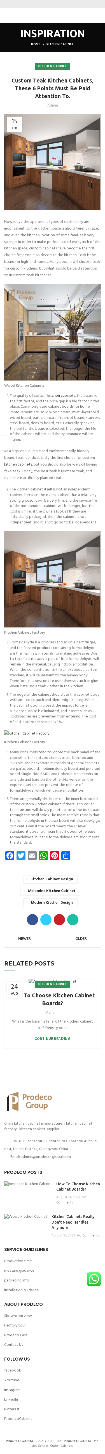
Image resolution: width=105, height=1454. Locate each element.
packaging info (16, 1280)
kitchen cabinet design (52, 879)
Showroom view (18, 1316)
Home (35, 44)
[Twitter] (49, 4)
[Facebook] (42, 4)
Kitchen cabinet (60, 44)
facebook (12, 1370)
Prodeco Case (16, 1335)
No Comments (71, 1200)
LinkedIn (11, 1399)
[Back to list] (52, 939)
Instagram (12, 1390)
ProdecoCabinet (18, 1419)
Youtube (11, 1380)
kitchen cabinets (61, 396)
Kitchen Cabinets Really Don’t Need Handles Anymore (73, 1222)
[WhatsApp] (63, 4)
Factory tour (14, 1325)
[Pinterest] (56, 4)
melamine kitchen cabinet (52, 891)
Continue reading (52, 1039)
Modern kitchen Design (52, 903)
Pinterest (12, 1409)
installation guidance (21, 1290)
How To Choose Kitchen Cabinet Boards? (52, 999)
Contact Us (13, 1345)
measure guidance (19, 1270)
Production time (18, 1261)
